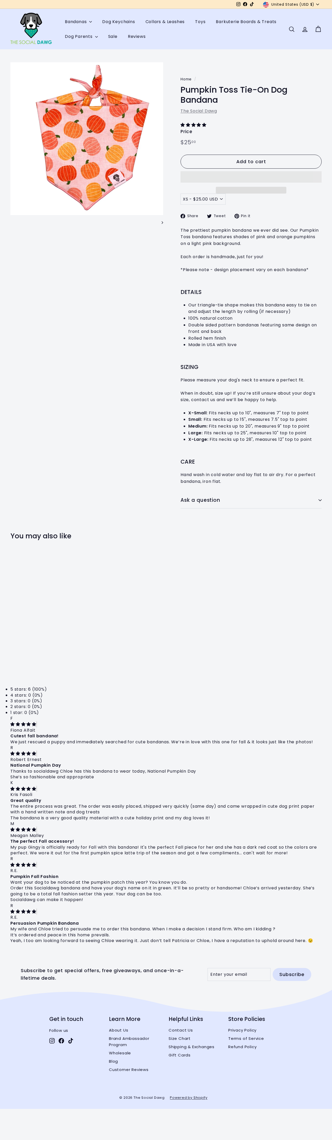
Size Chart (180, 1038)
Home (186, 79)
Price (186, 131)
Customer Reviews (129, 1069)
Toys (200, 22)
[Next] (160, 222)
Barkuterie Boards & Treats (246, 22)
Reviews (137, 36)
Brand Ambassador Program (129, 1041)
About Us (118, 1030)
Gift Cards (180, 1055)
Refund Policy (242, 1046)
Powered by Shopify (188, 1097)
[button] (194, 125)
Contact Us (181, 1030)
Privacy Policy (242, 1030)
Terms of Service (246, 1038)
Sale (112, 36)
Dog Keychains (118, 22)
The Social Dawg (199, 111)
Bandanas (76, 22)
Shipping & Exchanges (192, 1046)
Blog (113, 1061)
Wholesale (120, 1053)
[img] (23, 724)
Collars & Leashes (165, 22)
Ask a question (200, 500)
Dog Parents (79, 36)
